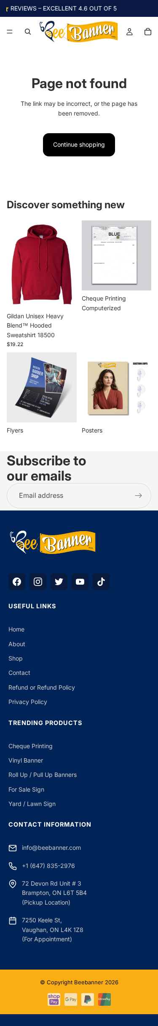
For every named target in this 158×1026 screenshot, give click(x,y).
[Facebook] (16, 581)
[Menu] (9, 31)
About (16, 643)
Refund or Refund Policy (41, 687)
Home (16, 629)
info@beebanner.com (51, 847)
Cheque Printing (30, 745)
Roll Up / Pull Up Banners (42, 774)
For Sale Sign (26, 789)
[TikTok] (101, 581)
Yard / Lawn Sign (32, 803)
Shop (15, 658)
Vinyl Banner (25, 760)
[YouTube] (80, 581)
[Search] (28, 31)
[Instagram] (37, 581)
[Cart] (148, 31)
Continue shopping (79, 144)
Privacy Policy (27, 701)
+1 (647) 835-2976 (48, 865)
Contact (19, 672)
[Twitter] (59, 581)
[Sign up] (138, 496)
